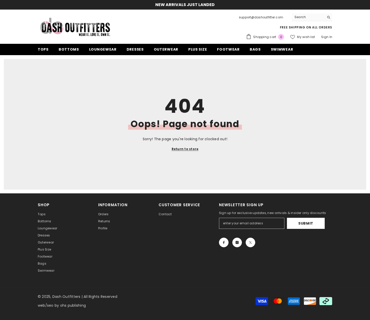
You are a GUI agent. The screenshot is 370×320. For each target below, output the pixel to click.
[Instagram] (237, 242)
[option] (185, 5)
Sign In (326, 37)
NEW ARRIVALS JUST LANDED (185, 5)
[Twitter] (250, 242)
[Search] (312, 17)
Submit (305, 223)
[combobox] (308, 17)
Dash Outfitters (66, 296)
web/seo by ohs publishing (62, 305)
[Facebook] (224, 242)
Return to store (185, 149)
